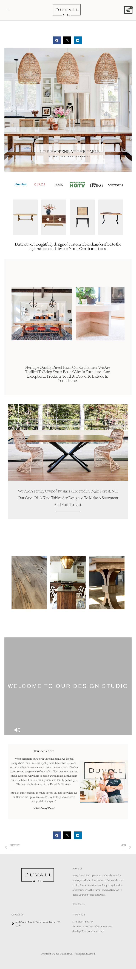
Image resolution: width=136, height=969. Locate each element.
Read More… (78, 898)
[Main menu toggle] (8, 10)
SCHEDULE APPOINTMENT (70, 156)
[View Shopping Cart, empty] (128, 10)
